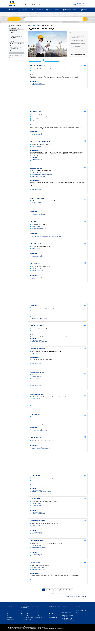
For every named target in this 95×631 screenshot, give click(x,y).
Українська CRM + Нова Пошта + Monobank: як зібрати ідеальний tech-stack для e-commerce (68, 620)
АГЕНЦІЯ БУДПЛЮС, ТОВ (37, 325)
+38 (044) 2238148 (36, 418)
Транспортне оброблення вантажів (39, 555)
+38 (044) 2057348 (36, 202)
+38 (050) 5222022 (36, 545)
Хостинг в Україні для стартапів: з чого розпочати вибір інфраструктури (67, 611)
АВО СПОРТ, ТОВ (35, 263)
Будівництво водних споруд (17, 50)
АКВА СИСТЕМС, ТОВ (36, 541)
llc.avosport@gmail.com (37, 270)
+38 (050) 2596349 (36, 503)
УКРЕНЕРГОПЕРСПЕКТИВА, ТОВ (40, 141)
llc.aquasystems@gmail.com (39, 547)
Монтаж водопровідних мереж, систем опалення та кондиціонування (46, 160)
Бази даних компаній (54, 9)
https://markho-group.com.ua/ (39, 120)
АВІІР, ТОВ (33, 221)
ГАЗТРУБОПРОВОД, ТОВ (37, 65)
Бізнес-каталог (24, 9)
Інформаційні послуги (70, 9)
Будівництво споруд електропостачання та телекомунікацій (15, 47)
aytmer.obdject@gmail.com (38, 525)
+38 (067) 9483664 (46, 116)
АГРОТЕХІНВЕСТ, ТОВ (36, 394)
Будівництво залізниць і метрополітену (16, 37)
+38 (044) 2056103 (36, 146)
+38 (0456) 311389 (36, 353)
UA (69, 3)
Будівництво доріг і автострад (14, 33)
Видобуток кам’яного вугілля (37, 533)
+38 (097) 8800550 (36, 116)
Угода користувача (11, 613)
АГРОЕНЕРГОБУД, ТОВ (37, 372)
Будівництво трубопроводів (17, 43)
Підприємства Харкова (25, 611)
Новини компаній (57, 13)
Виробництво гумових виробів (38, 134)
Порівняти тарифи (38, 617)
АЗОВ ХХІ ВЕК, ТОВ (35, 437)
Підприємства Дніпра (25, 613)
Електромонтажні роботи (37, 581)
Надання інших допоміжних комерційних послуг (41, 448)
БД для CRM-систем (52, 613)
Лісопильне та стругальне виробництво (40, 430)
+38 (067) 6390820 (36, 70)
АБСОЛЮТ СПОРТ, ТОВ (37, 198)
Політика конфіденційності (12, 615)
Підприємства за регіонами (44, 13)
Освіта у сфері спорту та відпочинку (39, 214)
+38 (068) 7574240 (36, 330)
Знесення (33, 278)
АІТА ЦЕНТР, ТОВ (35, 475)
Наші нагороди (10, 611)
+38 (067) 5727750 (36, 376)
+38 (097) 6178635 (36, 226)
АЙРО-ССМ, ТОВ (35, 498)
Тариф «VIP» (37, 615)
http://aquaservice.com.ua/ (38, 569)
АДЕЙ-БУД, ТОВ (34, 414)
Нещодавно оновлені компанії (27, 13)
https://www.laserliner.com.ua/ (39, 176)
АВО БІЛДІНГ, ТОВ (35, 243)
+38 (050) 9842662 (36, 268)
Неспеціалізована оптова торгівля (38, 84)
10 (69, 589)
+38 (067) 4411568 (36, 480)
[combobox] (76, 19)
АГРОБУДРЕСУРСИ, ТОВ (37, 348)
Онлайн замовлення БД (53, 617)
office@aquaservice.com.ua (38, 567)
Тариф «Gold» (37, 613)
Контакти (84, 9)
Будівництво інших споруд (37, 83)
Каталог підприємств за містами (27, 607)
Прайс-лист (9, 617)
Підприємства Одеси (25, 615)
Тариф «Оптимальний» (39, 611)
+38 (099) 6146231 (36, 248)
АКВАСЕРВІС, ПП (35, 563)
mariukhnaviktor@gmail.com (39, 228)
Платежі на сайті (10, 619)
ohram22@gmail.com (37, 118)
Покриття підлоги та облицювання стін (39, 341)
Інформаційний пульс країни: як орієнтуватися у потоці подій (67, 615)
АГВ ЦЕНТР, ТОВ (35, 305)
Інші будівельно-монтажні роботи (38, 513)
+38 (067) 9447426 (36, 310)
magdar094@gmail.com (38, 378)
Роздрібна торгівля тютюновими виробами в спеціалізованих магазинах (46, 236)
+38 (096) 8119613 (36, 398)
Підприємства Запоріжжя (26, 619)
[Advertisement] (58, 98)
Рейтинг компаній (13, 13)
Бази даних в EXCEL (52, 611)
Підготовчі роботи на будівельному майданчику (41, 491)
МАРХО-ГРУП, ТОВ (35, 111)
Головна (13, 9)
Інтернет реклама (38, 9)
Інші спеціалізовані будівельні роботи (39, 318)
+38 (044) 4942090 (36, 172)
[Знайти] (85, 19)
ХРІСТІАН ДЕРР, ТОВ (36, 168)
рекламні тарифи (81, 40)
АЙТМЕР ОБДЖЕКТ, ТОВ (37, 520)
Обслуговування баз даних (53, 615)
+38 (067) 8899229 (56, 116)
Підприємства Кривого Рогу (27, 617)
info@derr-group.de (36, 174)
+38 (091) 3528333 (46, 70)
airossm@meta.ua (36, 505)
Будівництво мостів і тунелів (15, 41)
